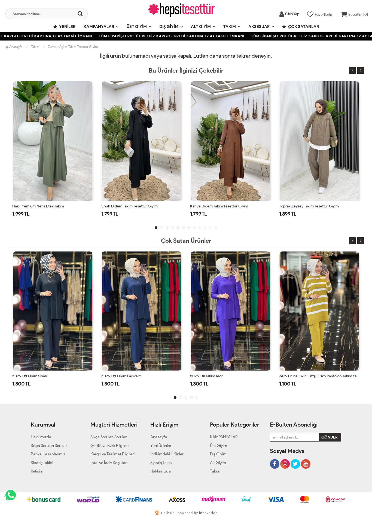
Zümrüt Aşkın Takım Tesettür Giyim (73, 47)
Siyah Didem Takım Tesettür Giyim (129, 206)
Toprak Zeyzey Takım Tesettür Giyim (309, 206)
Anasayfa (15, 47)
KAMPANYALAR (99, 26)
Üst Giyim (137, 26)
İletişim (37, 471)
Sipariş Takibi (42, 462)
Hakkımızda (41, 436)
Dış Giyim (168, 26)
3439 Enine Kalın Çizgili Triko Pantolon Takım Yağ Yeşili (319, 376)
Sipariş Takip (161, 462)
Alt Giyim (201, 26)
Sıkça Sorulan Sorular (49, 445)
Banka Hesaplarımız (48, 454)
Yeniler (67, 26)
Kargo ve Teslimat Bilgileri (112, 454)
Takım (229, 26)
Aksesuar (259, 26)
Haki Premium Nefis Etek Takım (38, 206)
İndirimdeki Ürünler (167, 454)
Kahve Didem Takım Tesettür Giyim (219, 206)
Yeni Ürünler (160, 445)
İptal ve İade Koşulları (108, 462)
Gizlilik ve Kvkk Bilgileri (109, 445)
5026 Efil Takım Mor (206, 376)
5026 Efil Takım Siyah (29, 376)
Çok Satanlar (303, 26)
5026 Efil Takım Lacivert (121, 376)
